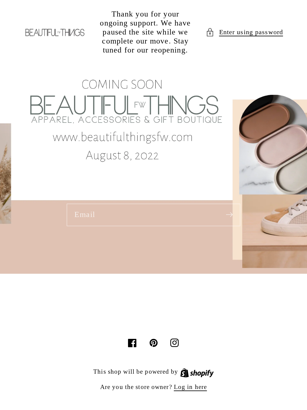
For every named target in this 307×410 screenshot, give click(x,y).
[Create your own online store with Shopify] (197, 371)
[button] (244, 32)
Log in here (190, 386)
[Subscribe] (229, 214)
